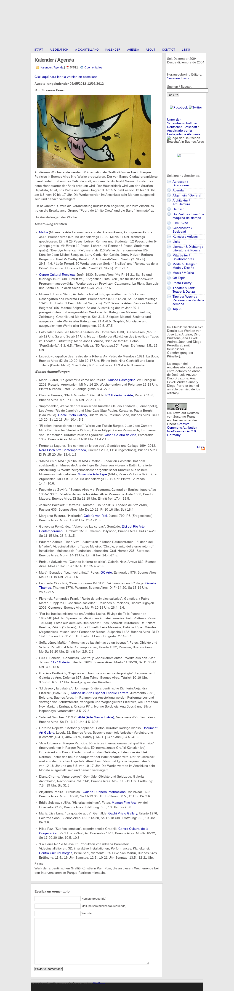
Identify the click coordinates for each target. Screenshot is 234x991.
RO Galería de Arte (119, 395)
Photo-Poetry (182, 283)
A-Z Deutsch (59, 49)
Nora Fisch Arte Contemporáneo (62, 450)
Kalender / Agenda (52, 67)
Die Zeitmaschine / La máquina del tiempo (188, 216)
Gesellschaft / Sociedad (182, 229)
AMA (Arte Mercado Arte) (96, 717)
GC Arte (106, 572)
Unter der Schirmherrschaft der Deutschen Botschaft (182, 123)
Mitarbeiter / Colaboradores (183, 257)
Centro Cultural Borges (55, 853)
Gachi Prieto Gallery (72, 415)
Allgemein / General (187, 195)
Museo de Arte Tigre (92, 474)
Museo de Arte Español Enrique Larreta (99, 693)
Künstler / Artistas (185, 236)
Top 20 (177, 309)
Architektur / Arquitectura (181, 202)
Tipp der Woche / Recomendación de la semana (188, 300)
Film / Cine (180, 223)
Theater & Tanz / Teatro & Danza (185, 289)
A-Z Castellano (86, 49)
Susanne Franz (178, 78)
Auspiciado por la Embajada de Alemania (183, 132)
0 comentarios (93, 67)
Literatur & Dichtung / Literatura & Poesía (188, 248)
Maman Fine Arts (124, 802)
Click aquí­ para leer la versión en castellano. (66, 77)
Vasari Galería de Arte (120, 435)
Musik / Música (183, 273)
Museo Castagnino (122, 380)
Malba (43, 232)
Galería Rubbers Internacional (104, 792)
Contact (168, 49)
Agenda (133, 49)
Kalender (112, 49)
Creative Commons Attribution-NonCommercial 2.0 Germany (182, 429)
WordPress (99, 983)
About (150, 49)
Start (38, 49)
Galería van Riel (95, 515)
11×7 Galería (60, 662)
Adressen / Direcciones (181, 183)
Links (186, 49)
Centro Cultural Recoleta (57, 274)
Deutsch (178, 209)
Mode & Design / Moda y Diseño (185, 266)
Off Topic (179, 278)
